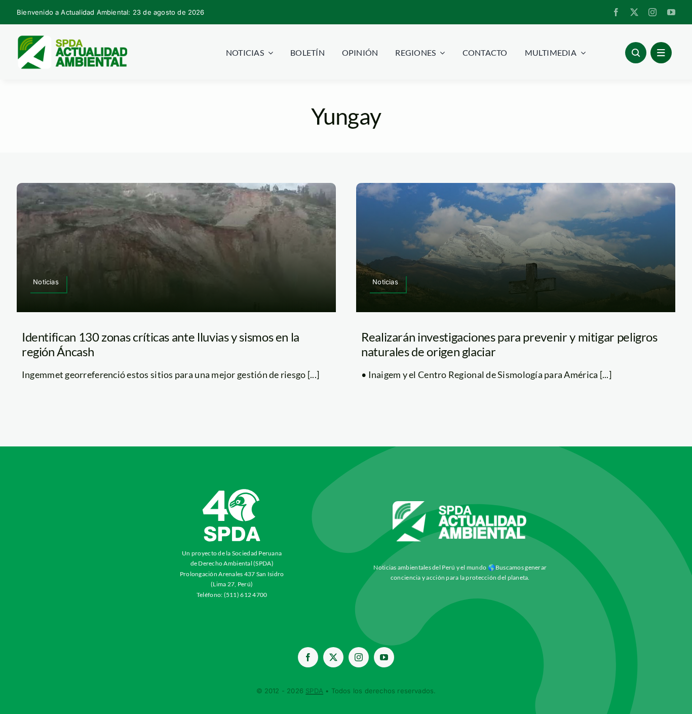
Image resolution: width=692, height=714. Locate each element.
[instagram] (652, 12)
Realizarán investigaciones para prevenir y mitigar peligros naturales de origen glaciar (509, 344)
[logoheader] (72, 39)
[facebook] (616, 12)
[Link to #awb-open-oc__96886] (635, 52)
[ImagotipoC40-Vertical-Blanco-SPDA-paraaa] (232, 491)
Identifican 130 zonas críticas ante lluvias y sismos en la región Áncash (160, 344)
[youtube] (671, 12)
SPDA (314, 691)
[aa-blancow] (460, 504)
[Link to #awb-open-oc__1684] (661, 52)
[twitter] (634, 12)
